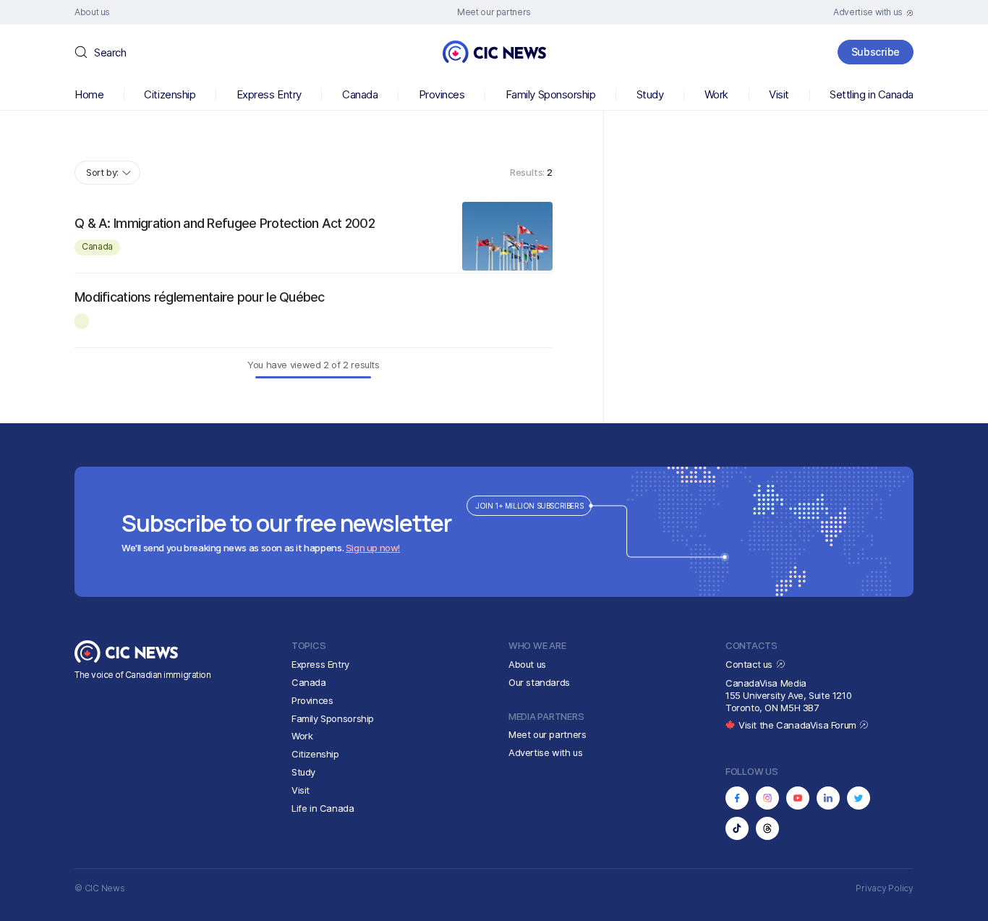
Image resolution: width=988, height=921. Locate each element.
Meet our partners (547, 734)
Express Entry (269, 94)
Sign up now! (373, 547)
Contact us (750, 664)
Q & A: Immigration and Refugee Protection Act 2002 (224, 223)
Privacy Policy (885, 888)
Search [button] (110, 52)
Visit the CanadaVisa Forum (798, 725)
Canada (360, 94)
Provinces (442, 94)
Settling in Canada (872, 94)
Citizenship (169, 94)
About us (527, 664)
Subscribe (875, 52)
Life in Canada (322, 808)
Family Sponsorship (551, 94)
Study (650, 94)
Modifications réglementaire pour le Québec (199, 297)
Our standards (539, 682)
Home (88, 94)
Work (716, 94)
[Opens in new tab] (737, 798)
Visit (779, 94)
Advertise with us (545, 752)
